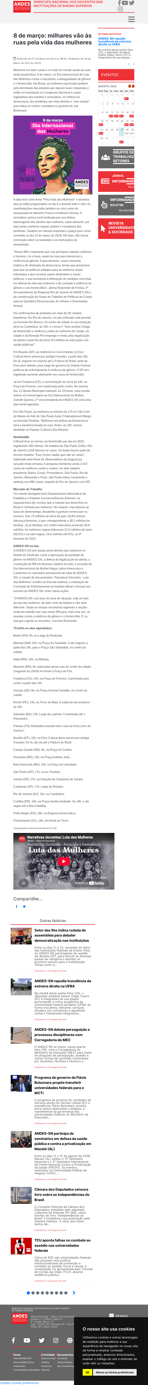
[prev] (130, 86)
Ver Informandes (128, 210)
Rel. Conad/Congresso (68, 1366)
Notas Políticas (64, 1362)
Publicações (19, 1366)
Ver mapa (72, 1324)
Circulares (62, 1358)
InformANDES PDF (22, 1358)
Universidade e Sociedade (27, 1370)
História (45, 1362)
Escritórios (46, 1366)
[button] (129, 64)
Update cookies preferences (19, 1383)
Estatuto (45, 1370)
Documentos (65, 1354)
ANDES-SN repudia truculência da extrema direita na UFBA (109, 41)
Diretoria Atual (48, 1358)
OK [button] (87, 1372)
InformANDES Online (24, 1362)
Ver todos (133, 186)
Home (17, 1354)
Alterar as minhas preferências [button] (115, 1372)
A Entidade (48, 1354)
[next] (133, 86)
